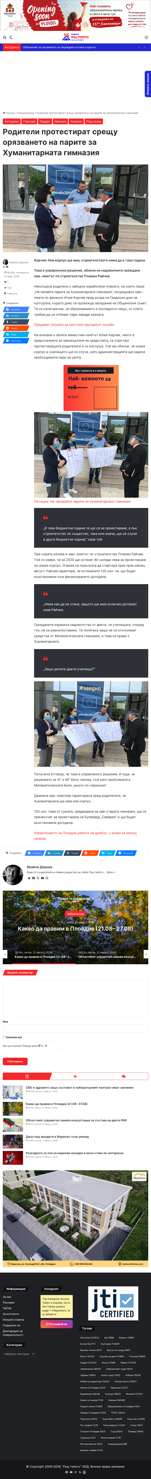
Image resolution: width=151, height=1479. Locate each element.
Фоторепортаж (91, 1444)
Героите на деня (111, 1356)
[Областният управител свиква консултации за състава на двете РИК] (13, 1125)
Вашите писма (91, 1350)
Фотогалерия (111, 1437)
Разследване (114, 1425)
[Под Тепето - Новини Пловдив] (75, 37)
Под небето (112, 1419)
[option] (75, 927)
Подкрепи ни (11, 1325)
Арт (75, 914)
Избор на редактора (94, 1381)
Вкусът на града (118, 1350)
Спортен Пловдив (93, 1431)
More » (111, 872)
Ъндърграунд (25, 112)
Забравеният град (119, 1369)
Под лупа (88, 1419)
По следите (89, 1425)
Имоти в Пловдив (92, 1387)
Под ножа (94, 121)
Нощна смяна (91, 1406)
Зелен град (110, 1375)
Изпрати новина (13, 1319)
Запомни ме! (13, 1037)
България (110, 1343)
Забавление (90, 1369)
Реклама (8, 1302)
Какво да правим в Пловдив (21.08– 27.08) (56, 1104)
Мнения (60, 121)
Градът (45, 121)
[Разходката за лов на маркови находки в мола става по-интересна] (13, 1158)
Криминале (90, 1394)
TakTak (7, 1308)
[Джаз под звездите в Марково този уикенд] (13, 1141)
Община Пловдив (93, 1412)
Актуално (12, 121)
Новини (76, 121)
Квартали (119, 1387)
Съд (117, 1431)
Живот (128, 1362)
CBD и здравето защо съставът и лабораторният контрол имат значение (80, 1087)
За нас (7, 1297)
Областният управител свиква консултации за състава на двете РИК (76, 1120)
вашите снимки (91, 1450)
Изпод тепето (126, 1381)
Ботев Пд (88, 1343)
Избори (133, 1375)
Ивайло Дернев (19, 262)
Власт (87, 1356)
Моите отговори (91, 1400)
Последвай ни (58, 1324)
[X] (38, 878)
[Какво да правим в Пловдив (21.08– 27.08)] (13, 1109)
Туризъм (88, 1437)
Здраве (88, 1375)
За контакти (11, 1314)
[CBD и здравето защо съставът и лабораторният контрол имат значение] (13, 1092)
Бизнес (126, 1337)
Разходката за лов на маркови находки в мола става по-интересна (75, 1153)
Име (5, 1021)
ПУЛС (118, 1412)
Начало (10, 112)
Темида (135, 1431)
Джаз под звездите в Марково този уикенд (75, 928)
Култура (113, 1394)
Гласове (29, 121)
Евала (108, 1362)
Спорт (136, 1425)
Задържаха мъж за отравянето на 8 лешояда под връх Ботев (62, 47)
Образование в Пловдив (124, 1406)
